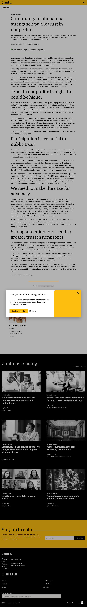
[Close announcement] (77, 292)
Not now (32, 311)
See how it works (18, 311)
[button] (82, 602)
